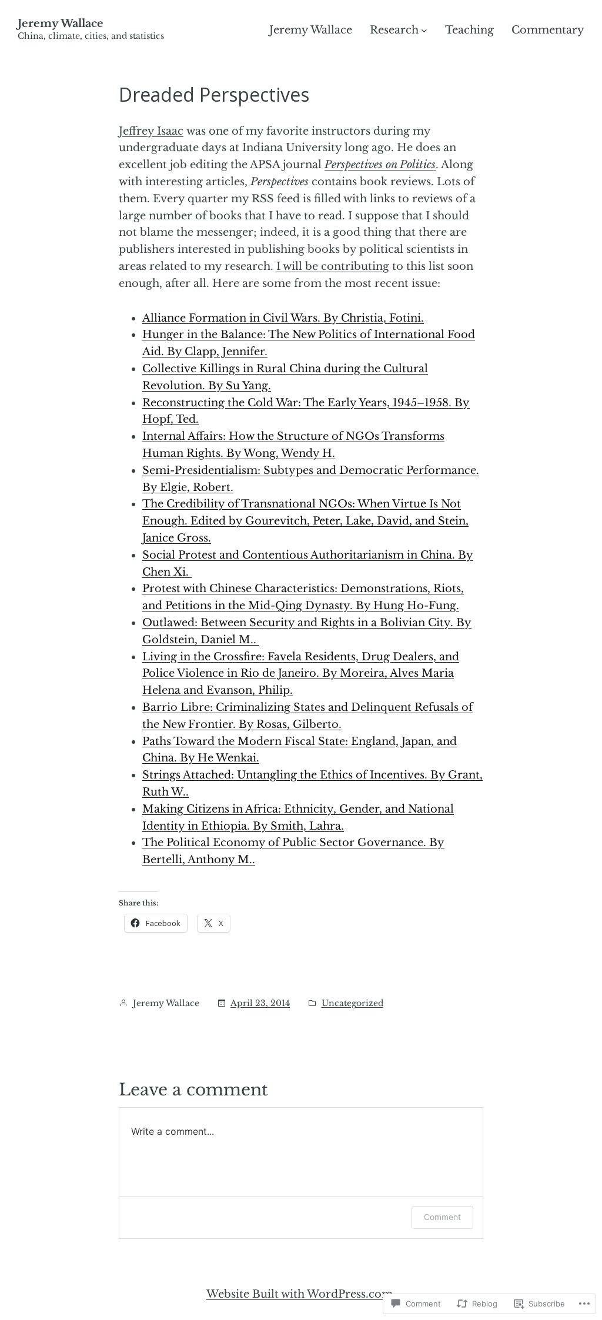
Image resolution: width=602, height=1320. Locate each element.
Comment (442, 1217)
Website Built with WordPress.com (299, 1294)
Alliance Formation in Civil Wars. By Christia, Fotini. (283, 318)
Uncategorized (352, 1003)
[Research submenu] (424, 30)
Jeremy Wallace (60, 23)
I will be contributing (332, 266)
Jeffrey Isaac (151, 131)
